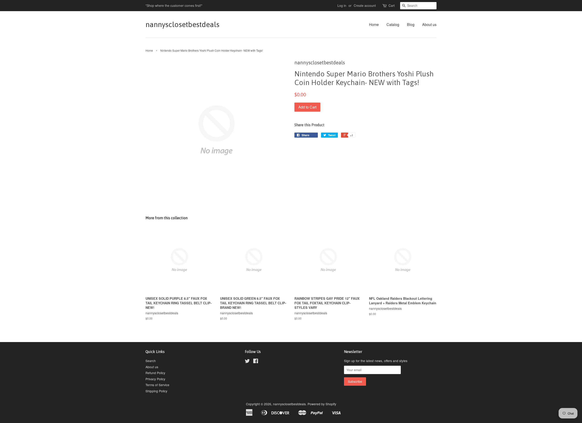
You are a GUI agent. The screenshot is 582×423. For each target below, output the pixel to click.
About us (429, 24)
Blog (410, 24)
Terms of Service (157, 385)
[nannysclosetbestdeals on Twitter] (247, 361)
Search (151, 360)
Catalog (392, 24)
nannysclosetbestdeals (182, 24)
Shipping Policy (156, 391)
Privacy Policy (155, 379)
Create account (365, 5)
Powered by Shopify (322, 404)
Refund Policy (155, 372)
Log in (341, 5)
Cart (392, 5)
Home (374, 24)
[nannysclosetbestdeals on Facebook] (255, 361)
